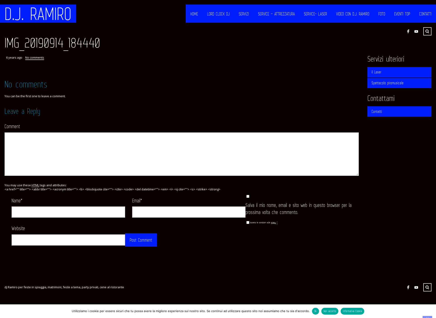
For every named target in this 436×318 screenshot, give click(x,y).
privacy (273, 222)
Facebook (408, 31)
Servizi (244, 14)
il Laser (376, 72)
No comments (34, 57)
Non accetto (330, 311)
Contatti (425, 14)
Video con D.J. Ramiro (352, 14)
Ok (315, 311)
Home (194, 14)
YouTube (416, 31)
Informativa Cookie (352, 311)
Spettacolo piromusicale (388, 83)
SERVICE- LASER (315, 14)
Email (137, 200)
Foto (381, 14)
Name (17, 200)
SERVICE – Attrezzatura (276, 14)
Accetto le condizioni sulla (263, 222)
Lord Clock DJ (218, 14)
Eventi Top (402, 14)
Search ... (427, 31)
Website (18, 228)
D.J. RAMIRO (38, 14)
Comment (12, 126)
